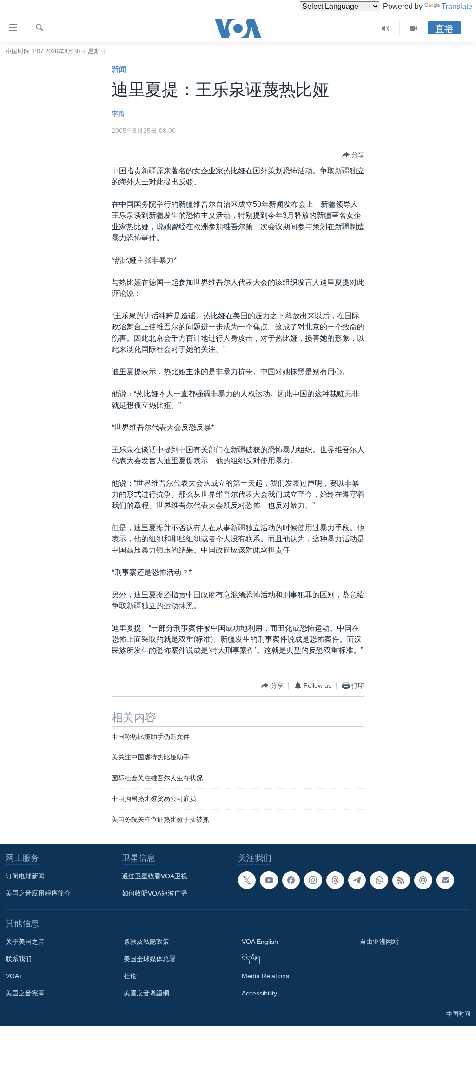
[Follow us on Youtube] (269, 880)
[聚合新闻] (401, 880)
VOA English (260, 941)
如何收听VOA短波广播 (154, 893)
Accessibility (259, 993)
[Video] (414, 28)
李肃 (118, 113)
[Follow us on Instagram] (313, 880)
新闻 (119, 69)
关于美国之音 (25, 941)
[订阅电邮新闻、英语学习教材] (445, 880)
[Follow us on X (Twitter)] (247, 880)
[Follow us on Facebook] (291, 880)
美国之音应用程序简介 (38, 893)
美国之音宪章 (25, 993)
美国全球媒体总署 (150, 958)
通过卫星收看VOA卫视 (154, 876)
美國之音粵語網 (146, 993)
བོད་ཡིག (251, 958)
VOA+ (14, 976)
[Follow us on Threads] (335, 880)
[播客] (423, 880)
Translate (457, 6)
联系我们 (19, 958)
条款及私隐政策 (146, 941)
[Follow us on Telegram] (357, 880)
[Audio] (385, 28)
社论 (130, 976)
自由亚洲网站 (379, 941)
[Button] (353, 154)
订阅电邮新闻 (25, 876)
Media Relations (265, 976)
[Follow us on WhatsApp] (379, 880)
